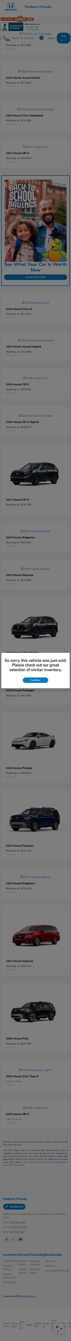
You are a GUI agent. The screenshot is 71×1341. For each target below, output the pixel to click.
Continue (35, 680)
